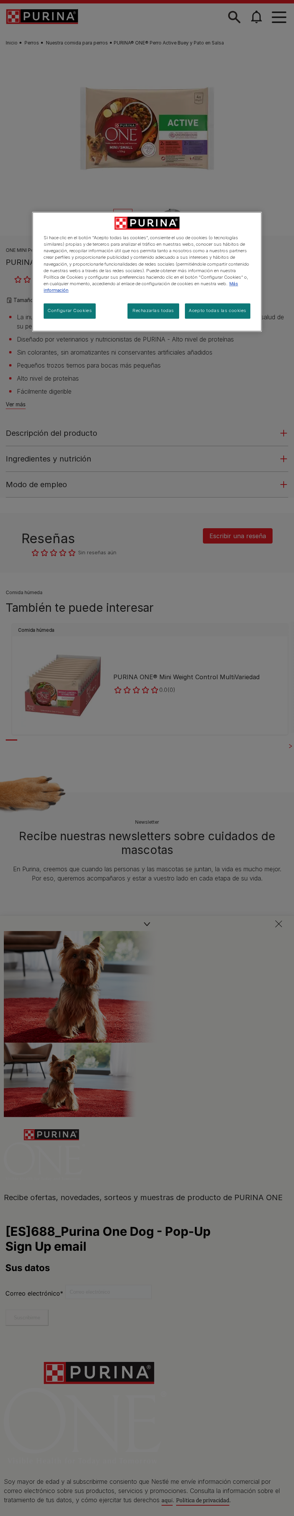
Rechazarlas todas (153, 310)
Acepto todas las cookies (218, 310)
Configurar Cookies (69, 310)
